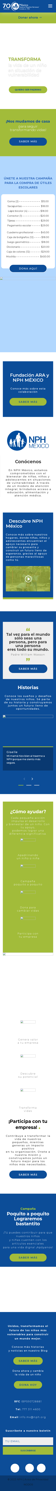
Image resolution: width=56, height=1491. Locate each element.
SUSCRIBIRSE (28, 1450)
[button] (24, 779)
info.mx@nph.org (32, 1417)
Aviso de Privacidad (36, 1479)
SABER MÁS (28, 141)
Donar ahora (28, 17)
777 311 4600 (31, 1409)
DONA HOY (28, 1384)
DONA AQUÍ (28, 268)
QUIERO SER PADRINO (28, 89)
